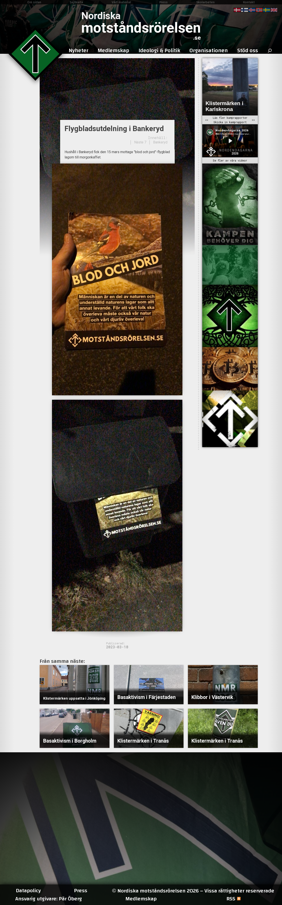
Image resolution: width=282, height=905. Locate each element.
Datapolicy (28, 891)
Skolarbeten (205, 2)
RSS (230, 899)
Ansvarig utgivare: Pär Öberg (48, 899)
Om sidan (34, 2)
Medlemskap (141, 899)
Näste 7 (140, 142)
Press (163, 2)
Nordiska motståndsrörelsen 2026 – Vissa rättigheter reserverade (193, 891)
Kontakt (249, 2)
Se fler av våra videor (230, 160)
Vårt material (121, 2)
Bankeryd (160, 142)
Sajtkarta (76, 2)
